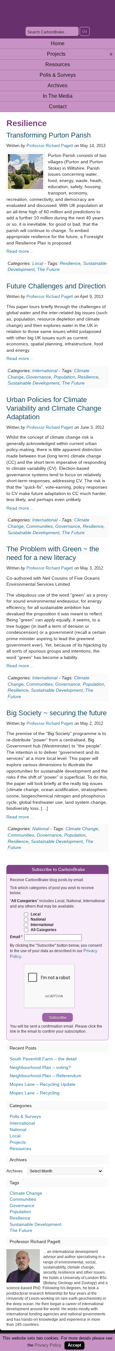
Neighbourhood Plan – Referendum (45, 1075)
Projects (80, 54)
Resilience (70, 263)
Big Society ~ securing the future (56, 713)
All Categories (43, 930)
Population (64, 376)
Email (16, 937)
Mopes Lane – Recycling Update (42, 1084)
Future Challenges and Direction (56, 286)
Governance (38, 376)
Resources (57, 64)
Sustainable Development (33, 382)
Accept (74, 1345)
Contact (57, 106)
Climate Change (81, 828)
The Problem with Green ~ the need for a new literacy (52, 553)
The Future (48, 269)
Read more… (20, 251)
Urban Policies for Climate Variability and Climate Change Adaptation (53, 408)
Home (58, 43)
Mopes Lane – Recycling (34, 1092)
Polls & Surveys (58, 75)
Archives (57, 85)
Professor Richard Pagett (50, 145)
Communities (39, 526)
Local (37, 263)
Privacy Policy (47, 1345)
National (40, 828)
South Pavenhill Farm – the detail (43, 1058)
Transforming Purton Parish (48, 135)
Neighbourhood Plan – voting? (40, 1067)
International (44, 370)
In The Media (58, 96)
